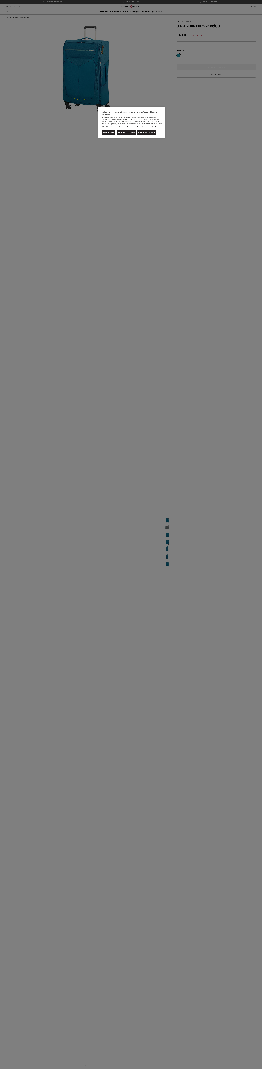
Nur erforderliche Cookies (126, 132)
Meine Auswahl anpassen (146, 132)
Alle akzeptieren (108, 132)
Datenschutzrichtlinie (133, 127)
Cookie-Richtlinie (153, 127)
